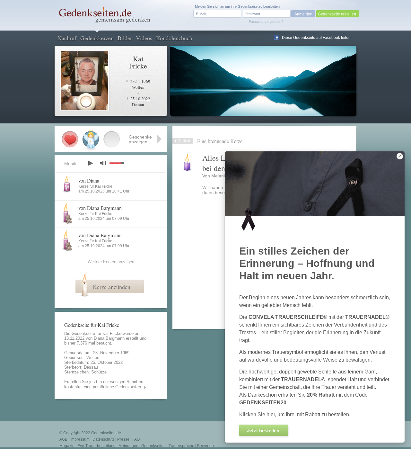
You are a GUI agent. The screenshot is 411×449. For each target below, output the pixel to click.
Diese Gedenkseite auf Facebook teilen (316, 37)
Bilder (125, 38)
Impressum (80, 439)
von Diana (88, 180)
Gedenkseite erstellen (337, 14)
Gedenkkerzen (97, 38)
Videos (144, 38)
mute (103, 163)
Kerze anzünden (111, 287)
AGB (63, 439)
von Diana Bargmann (100, 207)
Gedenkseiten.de (106, 433)
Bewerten (205, 446)
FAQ (136, 439)
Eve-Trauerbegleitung (96, 446)
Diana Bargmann (109, 338)
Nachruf (66, 38)
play (90, 163)
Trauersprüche (181, 446)
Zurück (184, 141)
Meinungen (128, 446)
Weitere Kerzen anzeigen (111, 261)
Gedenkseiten (153, 446)
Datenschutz (103, 439)
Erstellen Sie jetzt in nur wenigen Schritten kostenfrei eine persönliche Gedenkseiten (103, 384)
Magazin (66, 446)
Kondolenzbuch (174, 38)
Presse (123, 439)
